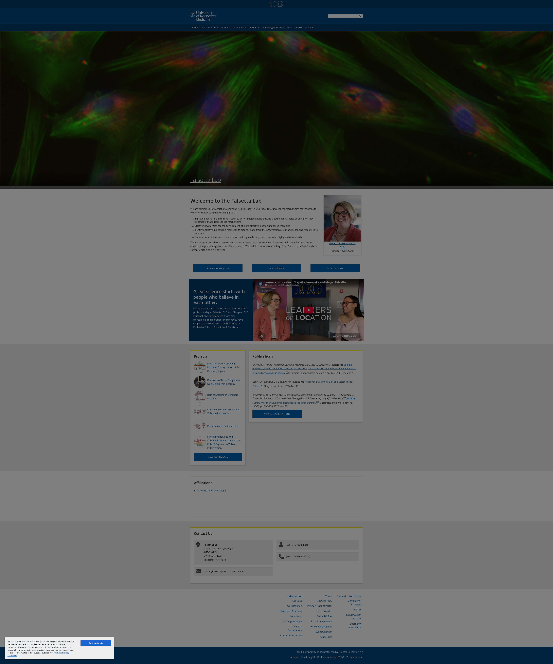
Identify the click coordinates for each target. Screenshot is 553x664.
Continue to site (96, 643)
